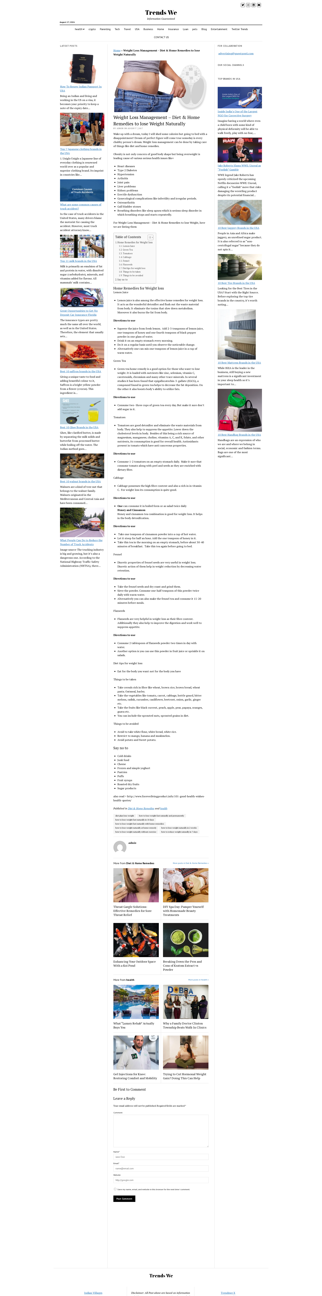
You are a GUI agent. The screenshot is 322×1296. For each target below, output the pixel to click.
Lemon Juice (129, 246)
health (78, 29)
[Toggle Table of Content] (149, 237)
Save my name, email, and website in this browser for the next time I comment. (153, 1189)
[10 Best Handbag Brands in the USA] (240, 411)
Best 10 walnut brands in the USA (80, 481)
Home (160, 29)
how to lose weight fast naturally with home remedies (139, 823)
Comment (117, 1112)
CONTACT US (161, 37)
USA (137, 29)
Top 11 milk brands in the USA (78, 261)
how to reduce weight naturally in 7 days (179, 832)
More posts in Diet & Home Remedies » (191, 863)
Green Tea (128, 249)
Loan (185, 29)
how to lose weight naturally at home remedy (135, 828)
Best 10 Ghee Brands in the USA (79, 427)
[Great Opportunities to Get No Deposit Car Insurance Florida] (82, 298)
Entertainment (219, 29)
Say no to (122, 279)
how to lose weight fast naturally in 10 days (134, 819)
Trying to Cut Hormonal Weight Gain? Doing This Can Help (184, 1076)
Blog (204, 29)
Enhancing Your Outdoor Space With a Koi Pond (134, 963)
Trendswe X (228, 1293)
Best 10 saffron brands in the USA (80, 371)
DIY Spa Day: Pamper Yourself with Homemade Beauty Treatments (183, 911)
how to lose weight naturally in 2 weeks (179, 828)
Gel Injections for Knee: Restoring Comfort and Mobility (135, 1076)
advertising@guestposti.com (236, 53)
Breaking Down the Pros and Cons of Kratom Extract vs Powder (182, 965)
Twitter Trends (239, 29)
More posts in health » (198, 979)
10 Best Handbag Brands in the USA (239, 435)
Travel (127, 29)
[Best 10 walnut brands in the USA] (82, 466)
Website (117, 1175)
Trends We (161, 12)
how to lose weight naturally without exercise (135, 832)
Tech (117, 29)
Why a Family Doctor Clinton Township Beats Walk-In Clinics (184, 1025)
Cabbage (127, 257)
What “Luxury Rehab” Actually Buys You (133, 1025)
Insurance (173, 29)
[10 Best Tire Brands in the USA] (240, 267)
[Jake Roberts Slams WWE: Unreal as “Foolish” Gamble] (240, 150)
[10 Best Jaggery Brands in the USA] (240, 213)
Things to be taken (132, 271)
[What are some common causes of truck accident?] (82, 190)
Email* (116, 1163)
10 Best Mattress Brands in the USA (239, 362)
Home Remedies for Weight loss (135, 242)
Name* (116, 1151)
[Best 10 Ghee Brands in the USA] (82, 411)
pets (194, 29)
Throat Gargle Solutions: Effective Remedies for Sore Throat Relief (132, 911)
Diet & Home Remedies (141, 808)
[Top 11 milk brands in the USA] (82, 247)
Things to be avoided (133, 275)
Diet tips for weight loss (134, 268)
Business (148, 29)
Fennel (126, 260)
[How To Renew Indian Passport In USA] (82, 69)
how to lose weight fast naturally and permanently (161, 815)
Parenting (105, 29)
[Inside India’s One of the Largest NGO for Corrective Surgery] (240, 98)
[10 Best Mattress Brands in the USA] (237, 335)
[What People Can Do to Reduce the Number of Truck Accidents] (82, 523)
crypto (92, 29)
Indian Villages (93, 1293)
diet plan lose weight (124, 815)
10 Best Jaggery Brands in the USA (238, 228)
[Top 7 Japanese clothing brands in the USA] (82, 130)
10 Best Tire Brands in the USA (236, 283)
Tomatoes (128, 253)
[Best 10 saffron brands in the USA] (82, 355)
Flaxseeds (127, 264)
